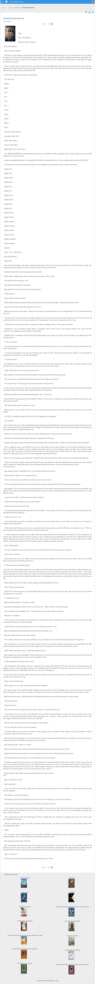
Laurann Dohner (7, 21)
